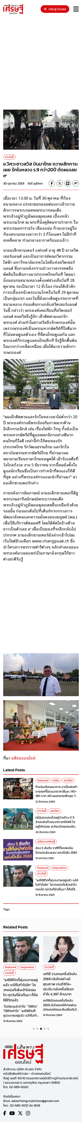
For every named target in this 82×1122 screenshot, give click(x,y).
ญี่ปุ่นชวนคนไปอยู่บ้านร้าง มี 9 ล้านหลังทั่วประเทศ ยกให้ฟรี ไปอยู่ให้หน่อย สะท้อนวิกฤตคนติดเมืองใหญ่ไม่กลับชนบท (55, 824)
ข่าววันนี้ (9, 157)
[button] (34, 1029)
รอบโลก (68, 780)
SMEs (56, 780)
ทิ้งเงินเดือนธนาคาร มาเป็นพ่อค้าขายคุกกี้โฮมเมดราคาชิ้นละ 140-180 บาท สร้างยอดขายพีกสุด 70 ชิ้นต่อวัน (56, 793)
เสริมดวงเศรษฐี (46, 841)
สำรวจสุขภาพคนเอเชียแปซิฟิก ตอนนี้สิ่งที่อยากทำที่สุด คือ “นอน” (60, 979)
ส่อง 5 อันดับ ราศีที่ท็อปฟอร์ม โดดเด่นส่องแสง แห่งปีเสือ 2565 (56, 850)
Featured (42, 780)
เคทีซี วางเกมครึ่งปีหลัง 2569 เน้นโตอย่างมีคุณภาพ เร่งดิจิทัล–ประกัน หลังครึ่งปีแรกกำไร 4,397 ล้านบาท (20, 984)
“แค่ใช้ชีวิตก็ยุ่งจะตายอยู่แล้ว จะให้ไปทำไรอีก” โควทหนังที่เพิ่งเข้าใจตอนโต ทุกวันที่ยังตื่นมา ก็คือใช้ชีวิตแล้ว (56, 887)
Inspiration (59, 868)
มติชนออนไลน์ (22, 757)
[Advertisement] (41, 62)
